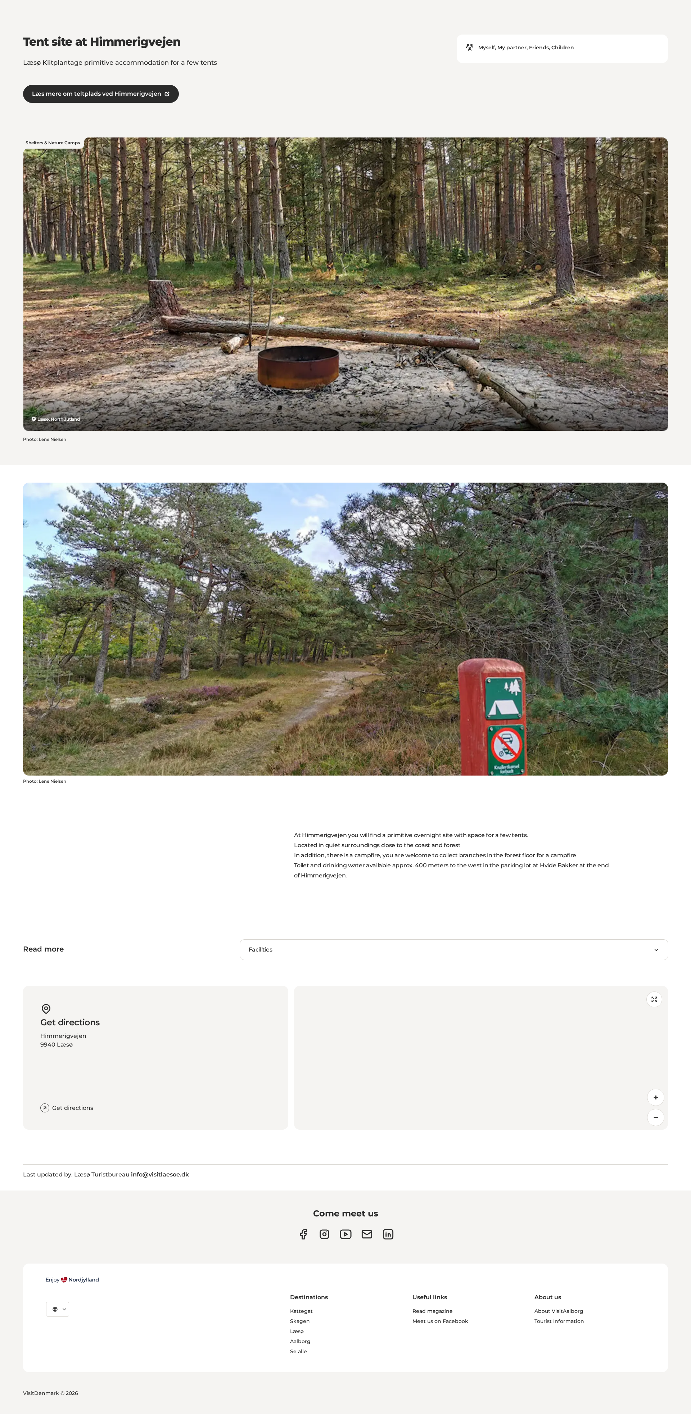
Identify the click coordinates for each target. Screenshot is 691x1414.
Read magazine (432, 1311)
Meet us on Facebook (440, 1321)
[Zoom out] (655, 1117)
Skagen (300, 1321)
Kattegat (301, 1311)
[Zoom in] (655, 1097)
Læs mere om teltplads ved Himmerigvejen (96, 93)
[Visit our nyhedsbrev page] (367, 1234)
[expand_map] (654, 999)
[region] (481, 1058)
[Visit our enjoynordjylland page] (303, 1234)
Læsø (297, 1331)
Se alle (298, 1351)
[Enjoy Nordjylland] (72, 1280)
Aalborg (300, 1341)
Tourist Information (559, 1321)
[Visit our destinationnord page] (388, 1234)
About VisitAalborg (558, 1311)
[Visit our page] (324, 1234)
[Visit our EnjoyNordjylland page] (345, 1234)
